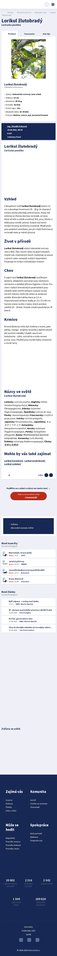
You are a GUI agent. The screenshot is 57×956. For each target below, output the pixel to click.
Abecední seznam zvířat (22, 528)
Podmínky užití (28, 930)
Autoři (33, 800)
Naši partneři (36, 833)
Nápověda (10, 838)
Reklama (34, 837)
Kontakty (28, 927)
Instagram (28, 941)
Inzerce (9, 800)
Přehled (12, 34)
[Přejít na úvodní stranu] (3, 12)
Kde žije (46, 34)
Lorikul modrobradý (34, 460)
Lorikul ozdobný (12, 464)
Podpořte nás (36, 840)
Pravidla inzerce (13, 841)
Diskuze (9, 803)
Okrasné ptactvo (24, 12)
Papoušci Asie (41, 12)
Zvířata (10, 12)
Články (9, 807)
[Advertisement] (28, 173)
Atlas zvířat (11, 810)
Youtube (20, 941)
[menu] (53, 4)
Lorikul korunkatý (13, 460)
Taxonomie (29, 34)
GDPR (28, 934)
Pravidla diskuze (13, 845)
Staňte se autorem (38, 803)
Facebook (36, 941)
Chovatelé (34, 807)
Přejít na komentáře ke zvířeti (28, 496)
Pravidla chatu (12, 848)
